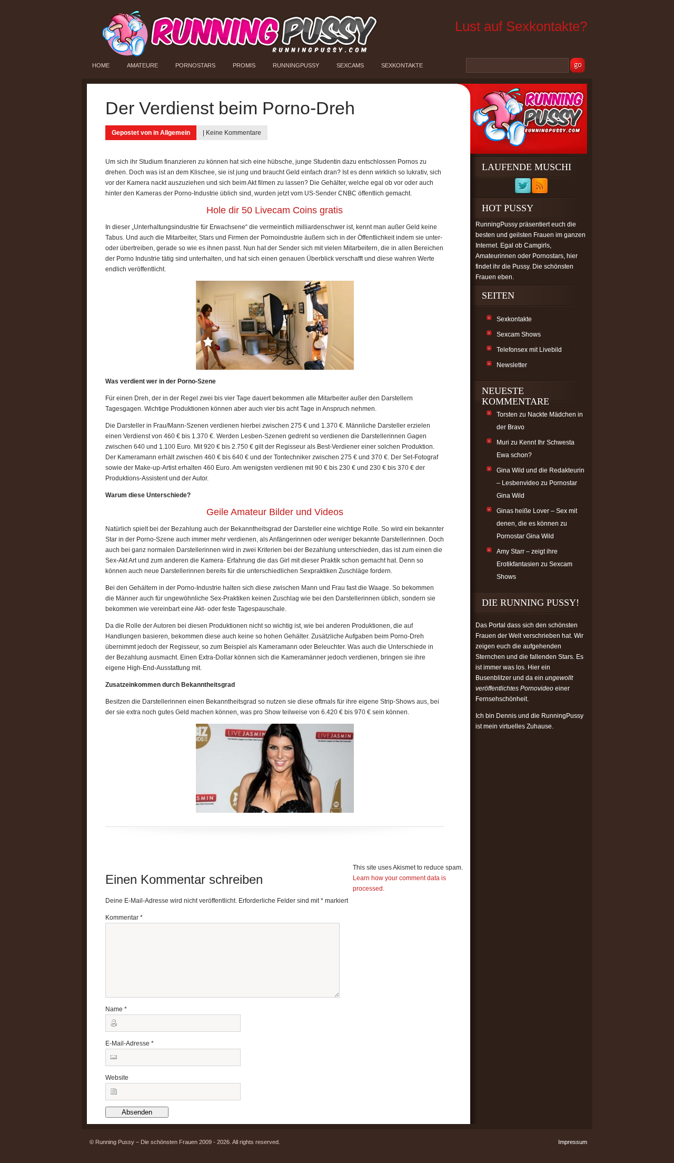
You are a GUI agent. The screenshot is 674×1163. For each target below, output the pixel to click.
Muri (503, 442)
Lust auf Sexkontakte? (521, 26)
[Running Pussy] (234, 56)
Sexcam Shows (519, 334)
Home (101, 65)
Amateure (142, 65)
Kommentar (124, 917)
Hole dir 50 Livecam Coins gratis (274, 210)
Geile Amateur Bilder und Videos (274, 512)
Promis (244, 65)
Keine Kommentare (233, 132)
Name (116, 1009)
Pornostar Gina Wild (525, 536)
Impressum (572, 1142)
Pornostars (195, 65)
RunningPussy (296, 65)
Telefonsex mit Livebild (529, 349)
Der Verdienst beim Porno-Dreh (230, 108)
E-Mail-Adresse (129, 1043)
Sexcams (350, 65)
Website (116, 1077)
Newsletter (512, 365)
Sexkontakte (402, 65)
